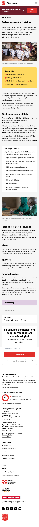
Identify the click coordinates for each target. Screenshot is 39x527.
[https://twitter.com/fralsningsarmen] (15, 508)
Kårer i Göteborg (6, 437)
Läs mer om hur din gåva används (11, 403)
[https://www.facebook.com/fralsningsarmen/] (3, 508)
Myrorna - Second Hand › (9, 448)
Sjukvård (10, 84)
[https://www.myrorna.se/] (11, 497)
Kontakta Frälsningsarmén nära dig (12, 433)
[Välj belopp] (24, 10)
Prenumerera (19, 355)
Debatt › (4, 468)
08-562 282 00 (6, 419)
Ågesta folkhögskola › (8, 455)
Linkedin (25, 320)
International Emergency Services (22, 288)
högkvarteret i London (9, 282)
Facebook (17, 320)
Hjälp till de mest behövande (16, 81)
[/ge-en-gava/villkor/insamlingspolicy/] (9, 482)
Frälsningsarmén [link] (12, 3)
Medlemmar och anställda (15, 74)
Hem (3, 17)
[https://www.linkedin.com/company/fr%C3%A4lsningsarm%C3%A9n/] (11, 508)
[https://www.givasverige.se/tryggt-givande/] (6, 489)
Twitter (8, 320)
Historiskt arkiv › (6, 445)
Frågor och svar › (6, 462)
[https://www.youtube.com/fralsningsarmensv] (20, 508)
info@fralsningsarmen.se (9, 422)
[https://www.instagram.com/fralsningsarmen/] (7, 508)
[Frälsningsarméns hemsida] (3, 3)
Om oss (9, 17)
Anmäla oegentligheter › (9, 472)
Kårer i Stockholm (7, 435)
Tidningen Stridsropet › (8, 458)
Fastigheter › (5, 452)
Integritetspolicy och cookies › (10, 475)
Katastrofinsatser (22, 84)
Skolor (32, 81)
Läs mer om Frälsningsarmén (10, 387)
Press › (4, 465)
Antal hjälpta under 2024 (14, 78)
